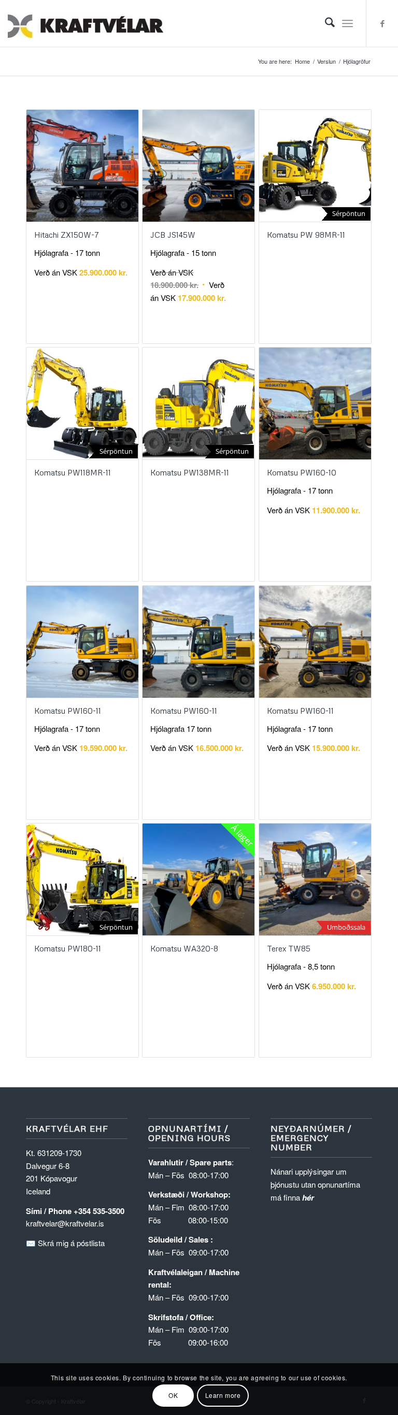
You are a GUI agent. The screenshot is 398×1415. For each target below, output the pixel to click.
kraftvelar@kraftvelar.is (65, 1223)
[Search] (325, 23)
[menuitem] (325, 23)
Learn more (223, 1395)
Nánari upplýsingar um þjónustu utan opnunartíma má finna (315, 1184)
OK (173, 1395)
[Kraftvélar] (85, 23)
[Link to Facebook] (382, 23)
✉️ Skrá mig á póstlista (65, 1242)
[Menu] (347, 23)
